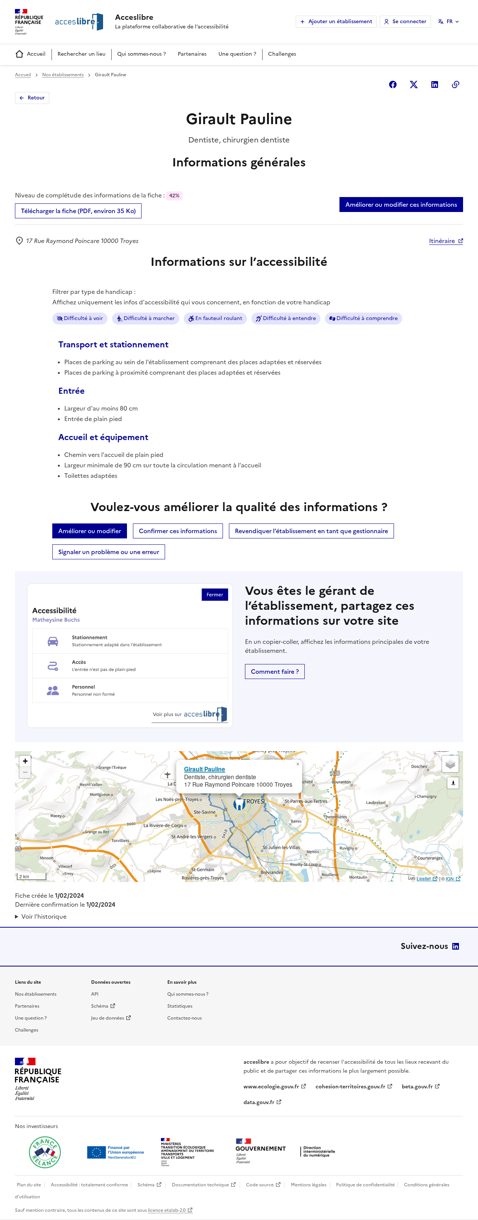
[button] (297, 764)
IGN (450, 878)
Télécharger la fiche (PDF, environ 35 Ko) (78, 210)
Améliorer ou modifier (89, 530)
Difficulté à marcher (149, 318)
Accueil (36, 54)
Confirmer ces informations (178, 530)
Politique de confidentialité (365, 1184)
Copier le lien (455, 84)
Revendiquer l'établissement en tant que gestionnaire (311, 530)
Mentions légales (308, 1184)
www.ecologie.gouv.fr (271, 1087)
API (95, 994)
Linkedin (434, 84)
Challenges (282, 54)
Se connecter (409, 21)
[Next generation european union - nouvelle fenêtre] (116, 1152)
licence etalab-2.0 (167, 1210)
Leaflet (424, 878)
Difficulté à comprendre (367, 318)
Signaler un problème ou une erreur (108, 551)
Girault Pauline (204, 769)
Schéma (99, 1006)
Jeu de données (107, 1018)
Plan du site (29, 1184)
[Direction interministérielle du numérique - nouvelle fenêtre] (287, 1152)
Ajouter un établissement (340, 21)
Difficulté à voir (83, 318)
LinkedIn (455, 946)
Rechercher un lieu (81, 54)
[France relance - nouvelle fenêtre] (45, 1152)
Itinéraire (442, 240)
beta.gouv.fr (417, 1087)
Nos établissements (63, 74)
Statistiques (179, 1006)
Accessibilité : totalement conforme (89, 1184)
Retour (36, 98)
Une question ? (237, 54)
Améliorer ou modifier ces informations (401, 204)
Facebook (392, 84)
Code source (260, 1184)
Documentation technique (200, 1184)
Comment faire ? (275, 671)
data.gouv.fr (258, 1102)
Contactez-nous (184, 1018)
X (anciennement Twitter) (413, 84)
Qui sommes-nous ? (141, 54)
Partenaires (192, 54)
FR (450, 21)
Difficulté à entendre (289, 318)
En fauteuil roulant (218, 318)
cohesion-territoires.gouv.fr (350, 1087)
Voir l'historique (43, 916)
